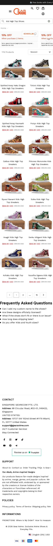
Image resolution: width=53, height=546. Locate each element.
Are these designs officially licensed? (21, 312)
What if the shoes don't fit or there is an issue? (26, 315)
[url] (15, 425)
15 (37, 295)
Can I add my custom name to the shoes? (24, 308)
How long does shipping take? (18, 319)
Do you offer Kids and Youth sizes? (20, 322)
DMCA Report (8, 534)
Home (3, 28)
